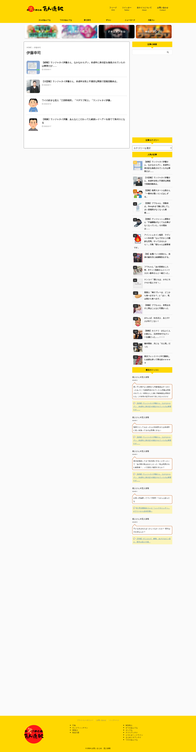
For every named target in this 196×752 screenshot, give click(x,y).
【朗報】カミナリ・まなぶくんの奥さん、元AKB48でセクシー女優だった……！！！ (157, 333)
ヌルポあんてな (45, 20)
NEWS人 (129, 725)
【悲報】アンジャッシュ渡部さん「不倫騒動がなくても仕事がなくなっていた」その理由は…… (157, 224)
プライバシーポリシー (85, 720)
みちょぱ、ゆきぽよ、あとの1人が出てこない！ (157, 319)
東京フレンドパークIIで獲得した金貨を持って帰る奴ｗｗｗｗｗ (157, 359)
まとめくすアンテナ (133, 737)
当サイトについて (144, 9)
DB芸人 (75, 730)
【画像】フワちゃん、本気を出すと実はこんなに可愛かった (157, 306)
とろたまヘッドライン (134, 735)
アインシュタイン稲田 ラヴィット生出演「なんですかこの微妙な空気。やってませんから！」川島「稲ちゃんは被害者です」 (152, 241)
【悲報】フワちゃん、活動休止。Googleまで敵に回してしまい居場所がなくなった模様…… (157, 208)
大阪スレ (151, 20)
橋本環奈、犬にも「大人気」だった (157, 345)
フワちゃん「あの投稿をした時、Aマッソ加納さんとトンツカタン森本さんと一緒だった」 (157, 269)
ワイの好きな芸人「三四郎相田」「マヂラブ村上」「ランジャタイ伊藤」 (77, 100)
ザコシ (108, 20)
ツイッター (126, 9)
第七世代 (87, 20)
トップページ (114, 720)
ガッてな (129, 730)
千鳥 (74, 725)
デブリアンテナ (132, 732)
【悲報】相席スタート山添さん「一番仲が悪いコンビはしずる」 (157, 193)
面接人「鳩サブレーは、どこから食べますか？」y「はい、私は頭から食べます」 (157, 295)
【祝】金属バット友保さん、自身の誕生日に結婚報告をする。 (157, 255)
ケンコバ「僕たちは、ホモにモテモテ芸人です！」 (157, 281)
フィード (113, 9)
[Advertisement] (152, 96)
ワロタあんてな (66, 20)
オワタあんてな (132, 727)
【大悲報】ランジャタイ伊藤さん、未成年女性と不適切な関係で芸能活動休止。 (80, 81)
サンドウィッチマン (80, 727)
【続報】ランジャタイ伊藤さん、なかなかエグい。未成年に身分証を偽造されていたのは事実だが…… (157, 166)
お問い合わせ (162, 9)
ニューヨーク (130, 20)
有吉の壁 (75, 732)
